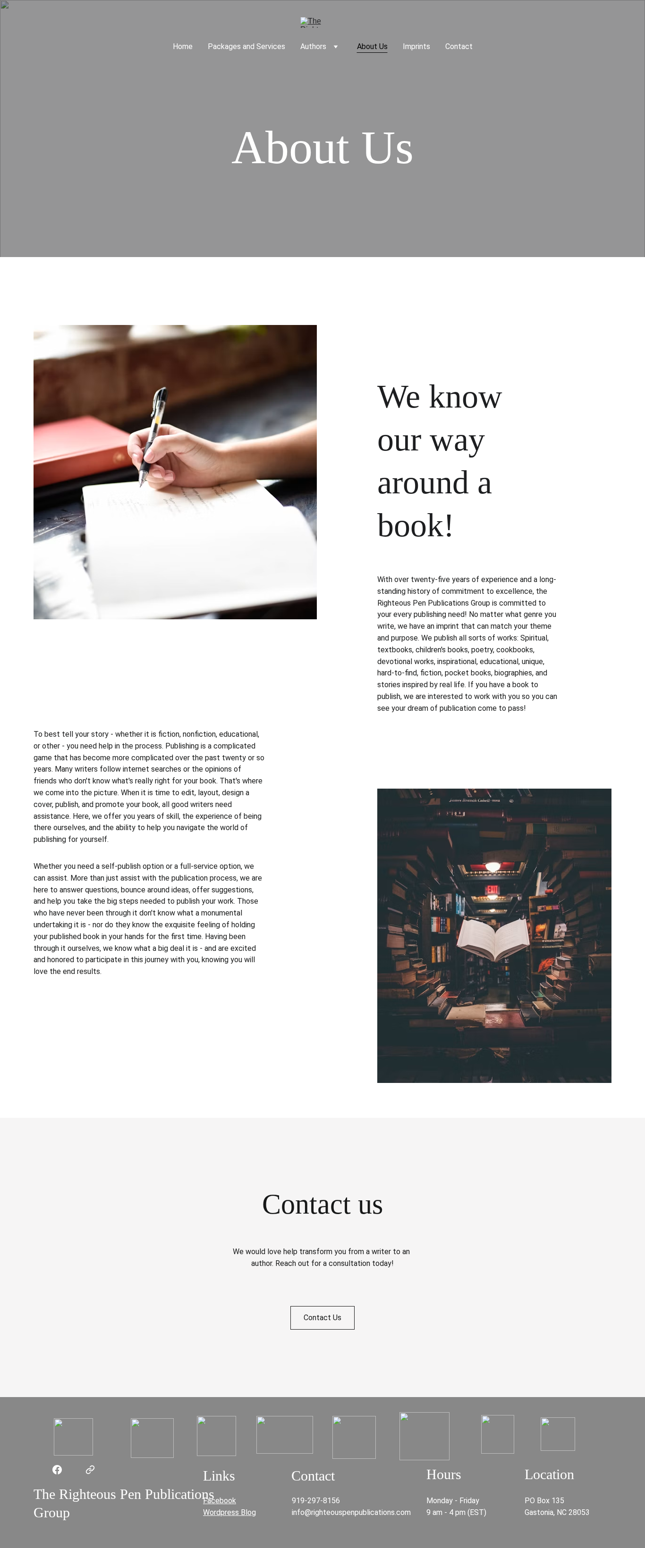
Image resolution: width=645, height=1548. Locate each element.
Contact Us (322, 1317)
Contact (459, 46)
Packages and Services (246, 46)
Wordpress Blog (229, 1512)
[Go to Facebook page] (57, 1469)
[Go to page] (90, 1469)
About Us (372, 46)
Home (183, 46)
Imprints (416, 46)
